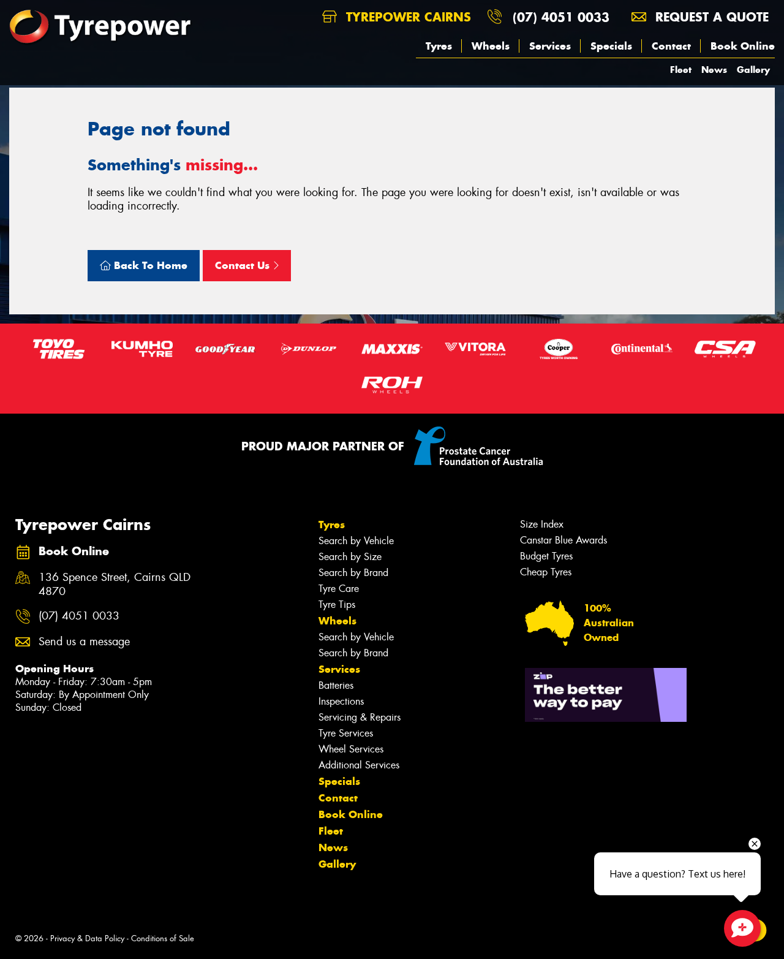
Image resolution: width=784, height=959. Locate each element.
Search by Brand (353, 572)
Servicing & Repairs (359, 717)
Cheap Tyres (545, 572)
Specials (611, 46)
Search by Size (350, 556)
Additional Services (358, 765)
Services (550, 46)
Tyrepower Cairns (406, 17)
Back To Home (149, 265)
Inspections (341, 701)
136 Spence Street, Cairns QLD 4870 (114, 584)
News (714, 69)
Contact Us (244, 265)
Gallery (753, 69)
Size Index (542, 524)
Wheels (491, 46)
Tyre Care (338, 588)
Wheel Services (350, 749)
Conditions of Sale (162, 938)
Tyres (439, 46)
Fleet (681, 69)
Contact (671, 46)
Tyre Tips (336, 604)
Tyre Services (345, 733)
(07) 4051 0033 (561, 17)
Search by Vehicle (356, 540)
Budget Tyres (546, 556)
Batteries (335, 685)
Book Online (742, 46)
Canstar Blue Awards (563, 540)
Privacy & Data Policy (87, 938)
